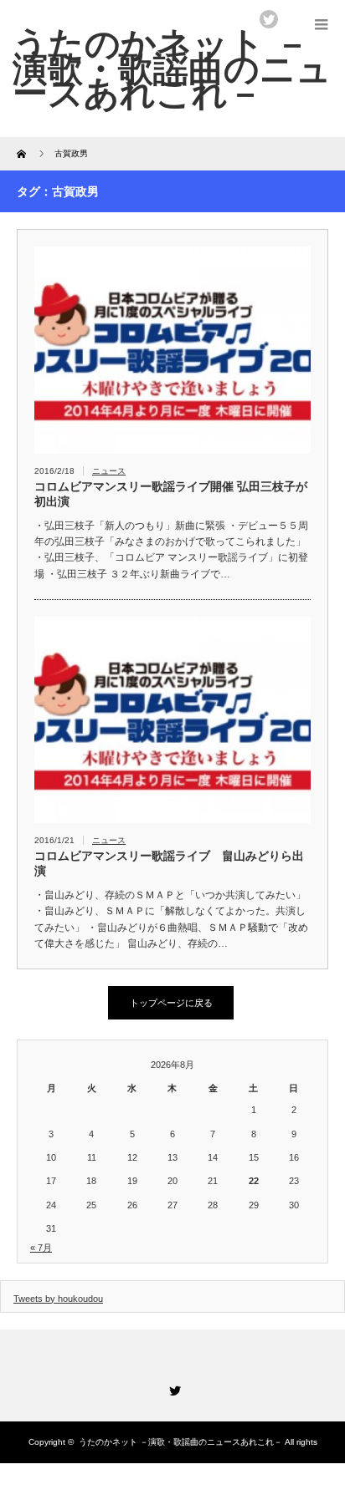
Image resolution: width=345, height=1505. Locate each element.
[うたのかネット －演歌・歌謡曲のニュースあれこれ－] (172, 68)
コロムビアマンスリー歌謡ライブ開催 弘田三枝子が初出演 (170, 494)
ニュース (109, 470)
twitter (269, 19)
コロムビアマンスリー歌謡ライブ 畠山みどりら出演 (169, 863)
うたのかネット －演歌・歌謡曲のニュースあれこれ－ (180, 1442)
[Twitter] (172, 1388)
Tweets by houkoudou (58, 1299)
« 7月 (41, 1248)
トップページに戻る (171, 1003)
